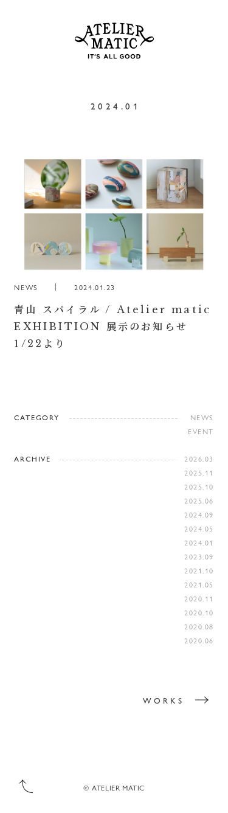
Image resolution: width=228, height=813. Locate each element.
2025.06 (199, 500)
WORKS (163, 700)
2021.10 (199, 570)
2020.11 (199, 598)
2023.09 (199, 556)
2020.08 (199, 626)
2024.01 (199, 542)
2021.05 (199, 584)
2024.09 (199, 514)
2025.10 (199, 486)
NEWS (202, 417)
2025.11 (199, 472)
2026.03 (199, 458)
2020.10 (199, 612)
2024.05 (199, 528)
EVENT (201, 431)
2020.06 (199, 640)
